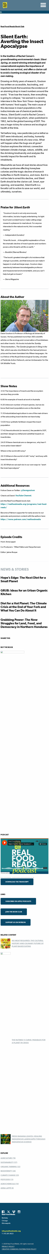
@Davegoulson (28, 490)
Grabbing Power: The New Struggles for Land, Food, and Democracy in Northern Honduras (24, 623)
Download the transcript (17, 882)
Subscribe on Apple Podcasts (18, 901)
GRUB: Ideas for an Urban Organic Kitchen (24, 592)
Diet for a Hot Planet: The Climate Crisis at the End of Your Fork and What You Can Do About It (24, 606)
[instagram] (20, 1211)
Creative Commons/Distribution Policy (19, 1249)
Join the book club (13, 912)
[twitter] (9, 1211)
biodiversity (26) (8, 1171)
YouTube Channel (23, 495)
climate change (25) (10, 1175)
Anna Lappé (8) (7, 1188)
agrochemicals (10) (10, 1184)
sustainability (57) (9, 1162)
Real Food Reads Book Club (12, 26)
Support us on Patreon (15, 922)
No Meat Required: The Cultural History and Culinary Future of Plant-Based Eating (28, 943)
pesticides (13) (7, 1179)
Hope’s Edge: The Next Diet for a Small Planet (23, 579)
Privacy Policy (8, 1246)
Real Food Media (6, 877)
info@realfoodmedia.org (11, 1231)
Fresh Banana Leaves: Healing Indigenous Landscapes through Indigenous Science (28, 1139)
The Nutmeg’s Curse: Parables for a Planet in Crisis (28, 1041)
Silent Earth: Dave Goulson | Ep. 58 (23, 877)
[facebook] (4, 1211)
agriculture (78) (8, 1158)
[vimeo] (14, 1211)
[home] (4, 5)
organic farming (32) (10, 1167)
